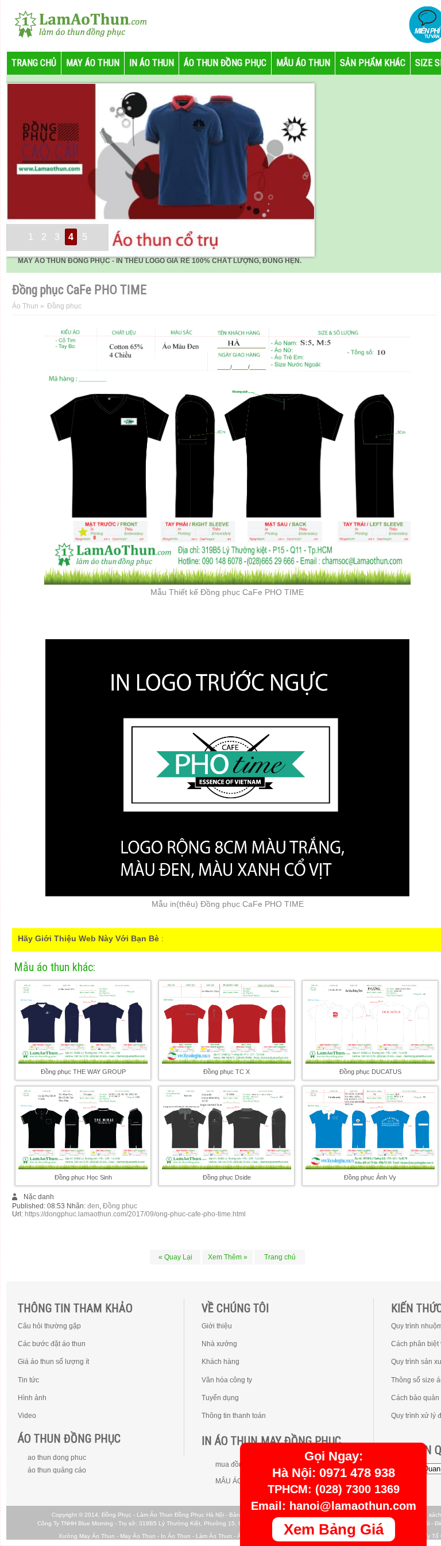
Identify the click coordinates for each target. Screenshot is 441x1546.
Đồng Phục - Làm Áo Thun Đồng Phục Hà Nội (163, 1515)
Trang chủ (280, 1257)
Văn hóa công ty (227, 1380)
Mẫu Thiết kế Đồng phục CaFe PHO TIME (227, 592)
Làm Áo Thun (214, 1536)
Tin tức (28, 1380)
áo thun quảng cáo (57, 1470)
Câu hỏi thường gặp (49, 1326)
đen (93, 1206)
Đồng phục (120, 1206)
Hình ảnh (32, 1398)
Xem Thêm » (227, 1257)
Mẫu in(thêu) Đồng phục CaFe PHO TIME (228, 904)
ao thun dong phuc (57, 1458)
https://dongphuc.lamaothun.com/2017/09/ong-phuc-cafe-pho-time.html (135, 1214)
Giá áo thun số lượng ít (53, 1362)
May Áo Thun (138, 1536)
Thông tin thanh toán (234, 1416)
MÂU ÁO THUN (239, 1481)
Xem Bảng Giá (334, 1529)
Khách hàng (220, 1362)
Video (27, 1416)
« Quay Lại (175, 1257)
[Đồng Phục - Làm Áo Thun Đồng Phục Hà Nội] (76, 23)
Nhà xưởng (219, 1344)
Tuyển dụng (220, 1398)
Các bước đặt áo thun (52, 1344)
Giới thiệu (217, 1326)
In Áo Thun (176, 1536)
